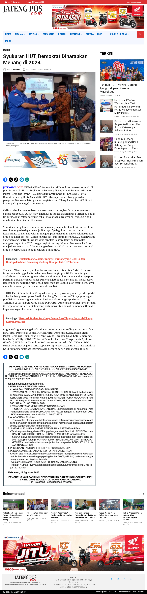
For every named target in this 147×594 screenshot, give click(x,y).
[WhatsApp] (131, 578)
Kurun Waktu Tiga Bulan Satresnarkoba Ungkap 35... (108, 515)
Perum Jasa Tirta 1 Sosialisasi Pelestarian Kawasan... (61, 515)
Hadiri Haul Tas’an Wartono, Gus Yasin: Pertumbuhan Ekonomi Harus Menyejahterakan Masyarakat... (128, 106)
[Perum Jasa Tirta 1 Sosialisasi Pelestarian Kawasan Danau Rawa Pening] (61, 504)
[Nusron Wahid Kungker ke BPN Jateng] (37, 504)
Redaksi (16, 69)
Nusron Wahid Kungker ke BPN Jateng (37, 514)
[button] (140, 34)
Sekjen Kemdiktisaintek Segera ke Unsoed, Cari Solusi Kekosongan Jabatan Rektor (127, 126)
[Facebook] (111, 578)
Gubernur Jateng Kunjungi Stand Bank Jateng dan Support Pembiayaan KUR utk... (127, 143)
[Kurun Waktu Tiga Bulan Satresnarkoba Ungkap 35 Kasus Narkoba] (109, 504)
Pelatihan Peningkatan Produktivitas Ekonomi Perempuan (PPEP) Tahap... (13, 516)
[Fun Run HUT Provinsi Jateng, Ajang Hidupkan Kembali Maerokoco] (122, 70)
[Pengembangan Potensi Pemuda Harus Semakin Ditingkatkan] (85, 504)
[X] (124, 578)
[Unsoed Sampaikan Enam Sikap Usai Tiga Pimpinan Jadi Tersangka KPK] (106, 161)
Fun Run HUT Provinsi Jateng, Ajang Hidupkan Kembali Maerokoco (118, 88)
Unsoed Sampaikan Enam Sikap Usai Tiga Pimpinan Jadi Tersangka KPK (128, 160)
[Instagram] (118, 578)
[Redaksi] (5, 69)
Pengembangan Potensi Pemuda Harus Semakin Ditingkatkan (85, 515)
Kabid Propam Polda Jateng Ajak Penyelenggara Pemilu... (132, 516)
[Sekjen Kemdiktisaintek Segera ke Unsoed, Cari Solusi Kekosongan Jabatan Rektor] (106, 126)
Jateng (6, 50)
